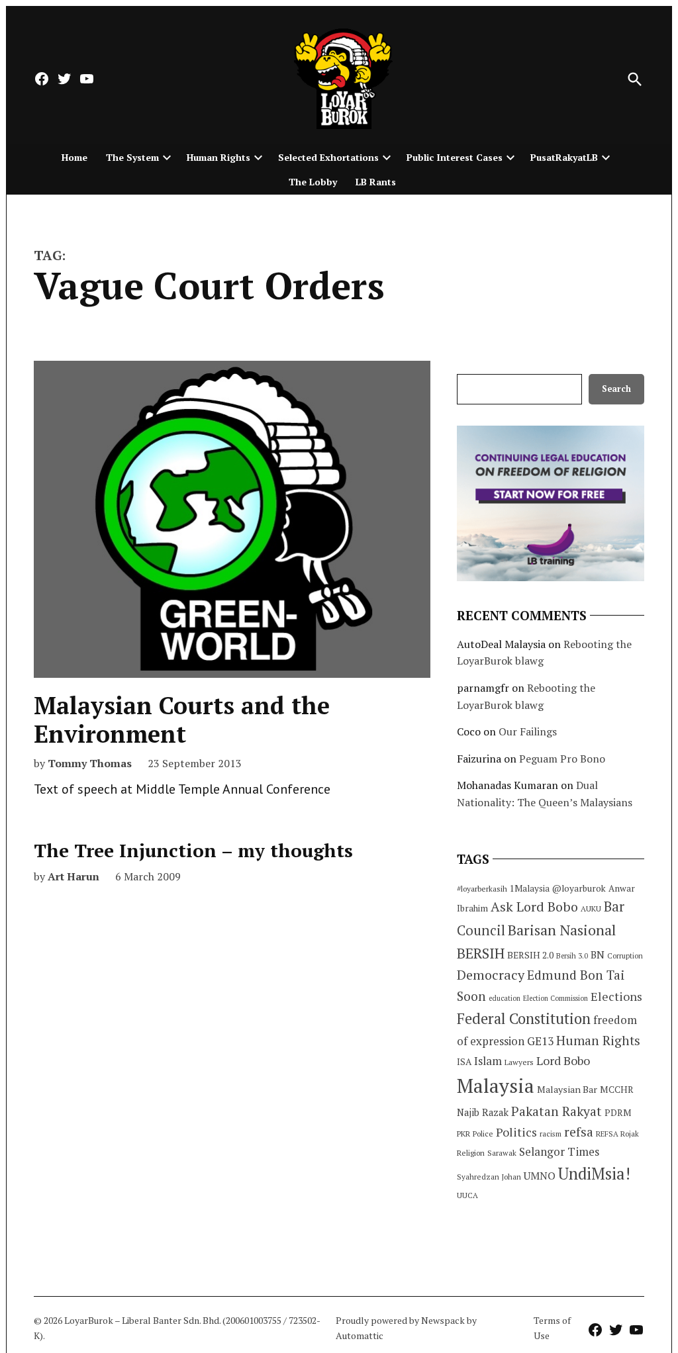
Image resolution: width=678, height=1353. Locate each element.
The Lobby (313, 181)
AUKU (591, 908)
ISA (464, 1062)
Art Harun (73, 876)
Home (74, 157)
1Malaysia (530, 888)
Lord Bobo (563, 1060)
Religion (471, 1153)
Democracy (490, 975)
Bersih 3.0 (572, 955)
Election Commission (555, 998)
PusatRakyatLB (564, 157)
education (504, 998)
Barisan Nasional (562, 929)
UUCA (467, 1195)
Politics (516, 1132)
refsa (578, 1132)
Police (483, 1134)
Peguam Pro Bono (562, 758)
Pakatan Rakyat (556, 1111)
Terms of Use (552, 1327)
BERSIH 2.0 (530, 955)
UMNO (540, 1175)
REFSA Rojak (617, 1134)
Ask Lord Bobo (534, 906)
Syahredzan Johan (489, 1177)
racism (550, 1134)
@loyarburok (579, 888)
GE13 (540, 1041)
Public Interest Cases (455, 157)
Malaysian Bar (567, 1089)
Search (616, 389)
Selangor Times (559, 1151)
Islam (488, 1060)
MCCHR (617, 1090)
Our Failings (528, 731)
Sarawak (501, 1153)
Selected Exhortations (328, 157)
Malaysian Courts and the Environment (182, 719)
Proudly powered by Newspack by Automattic (406, 1327)
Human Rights (218, 157)
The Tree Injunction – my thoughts (193, 850)
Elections (616, 996)
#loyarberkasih (482, 889)
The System (132, 157)
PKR (463, 1134)
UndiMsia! (594, 1173)
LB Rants (376, 181)
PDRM (618, 1113)
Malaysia (495, 1085)
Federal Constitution (524, 1018)
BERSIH (481, 952)
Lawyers (519, 1062)
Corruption (625, 955)
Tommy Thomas (90, 763)
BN (598, 954)
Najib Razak (482, 1112)
